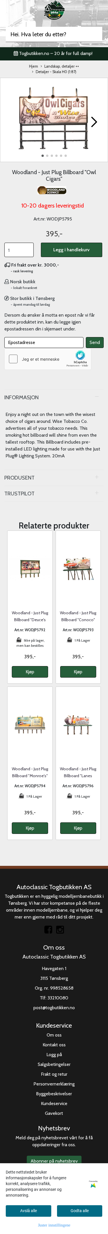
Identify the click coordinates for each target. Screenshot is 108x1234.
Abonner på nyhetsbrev (54, 1161)
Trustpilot (19, 493)
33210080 (58, 998)
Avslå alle (28, 1210)
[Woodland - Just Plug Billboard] (54, 119)
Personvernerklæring (54, 1084)
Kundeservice (54, 1103)
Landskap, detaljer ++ (61, 66)
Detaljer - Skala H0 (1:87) (56, 72)
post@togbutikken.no (54, 1007)
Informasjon (21, 397)
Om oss (54, 1035)
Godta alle (80, 1210)
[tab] (54, 397)
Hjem (33, 66)
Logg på (54, 1054)
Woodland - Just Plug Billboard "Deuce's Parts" (30, 619)
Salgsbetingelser (54, 1064)
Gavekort (54, 1113)
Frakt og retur (54, 1074)
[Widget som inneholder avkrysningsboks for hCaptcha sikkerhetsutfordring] (47, 359)
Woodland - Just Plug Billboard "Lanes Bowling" (78, 775)
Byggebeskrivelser (54, 1093)
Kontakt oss (54, 1044)
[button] (42, 156)
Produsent (19, 477)
